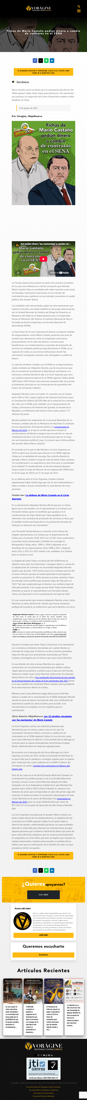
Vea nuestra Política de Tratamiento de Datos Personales (43, 1087)
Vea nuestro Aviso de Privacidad (43, 1093)
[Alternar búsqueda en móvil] (79, 6)
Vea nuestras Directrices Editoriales (43, 1096)
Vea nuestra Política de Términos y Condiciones (43, 1090)
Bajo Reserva (23, 81)
